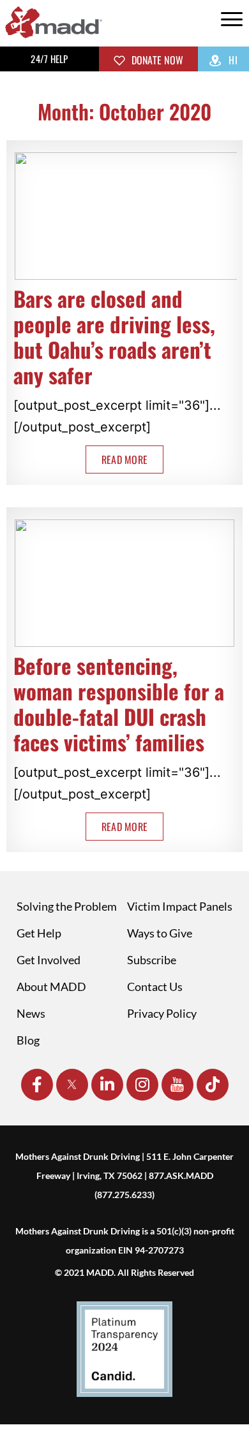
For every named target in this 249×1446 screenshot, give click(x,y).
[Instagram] (142, 1085)
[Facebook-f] (37, 1085)
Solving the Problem (67, 906)
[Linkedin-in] (107, 1085)
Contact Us (155, 987)
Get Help (39, 933)
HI (232, 60)
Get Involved (48, 960)
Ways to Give (159, 933)
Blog (28, 1040)
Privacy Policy (162, 1013)
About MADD (51, 987)
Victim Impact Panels (179, 906)
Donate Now (155, 60)
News (31, 1013)
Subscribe (151, 960)
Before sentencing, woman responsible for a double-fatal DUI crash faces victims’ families (118, 704)
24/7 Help (49, 59)
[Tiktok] (213, 1085)
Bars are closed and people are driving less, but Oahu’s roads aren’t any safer (114, 337)
